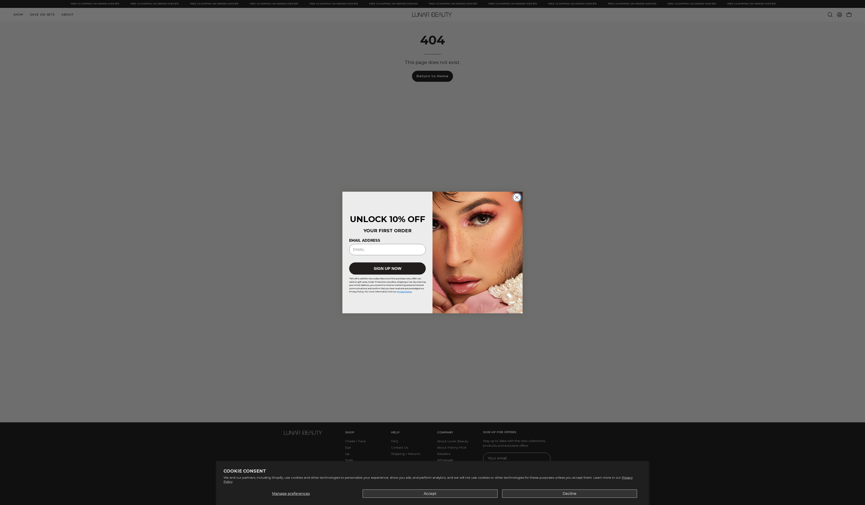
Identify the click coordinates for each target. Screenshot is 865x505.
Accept (430, 493)
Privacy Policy (404, 291)
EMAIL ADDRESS (364, 240)
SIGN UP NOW (387, 268)
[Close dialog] (517, 197)
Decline (569, 493)
